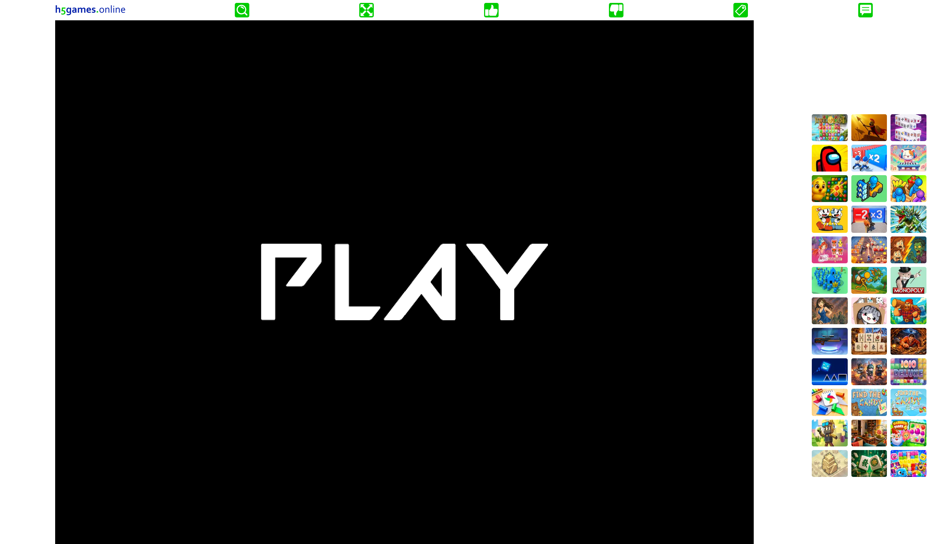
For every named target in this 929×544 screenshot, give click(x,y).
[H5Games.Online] (90, 10)
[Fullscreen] (366, 10)
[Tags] (740, 10)
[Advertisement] (869, 65)
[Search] (242, 10)
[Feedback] (865, 10)
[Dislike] (616, 10)
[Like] (491, 10)
